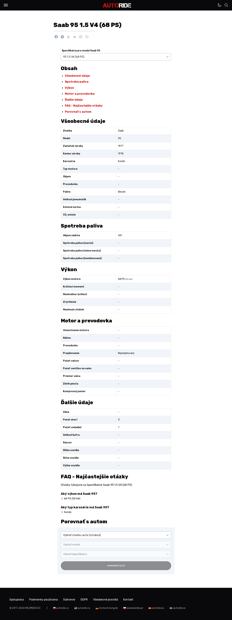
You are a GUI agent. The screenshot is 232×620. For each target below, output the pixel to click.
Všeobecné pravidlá (105, 599)
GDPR (84, 599)
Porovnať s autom (78, 111)
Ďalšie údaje (74, 99)
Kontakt (128, 599)
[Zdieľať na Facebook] (56, 37)
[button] (6, 5)
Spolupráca (17, 599)
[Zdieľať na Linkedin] (74, 37)
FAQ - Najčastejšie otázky (84, 105)
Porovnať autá (116, 566)
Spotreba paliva (76, 81)
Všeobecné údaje (77, 75)
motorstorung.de (108, 608)
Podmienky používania (43, 599)
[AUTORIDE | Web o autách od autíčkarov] (117, 5)
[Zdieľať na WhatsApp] (80, 37)
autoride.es (158, 608)
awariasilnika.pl (135, 608)
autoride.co (84, 608)
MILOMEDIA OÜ (32, 608)
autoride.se (179, 608)
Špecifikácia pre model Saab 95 (81, 50)
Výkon (69, 87)
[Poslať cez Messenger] (62, 37)
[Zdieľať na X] (68, 37)
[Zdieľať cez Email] (87, 37)
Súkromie (69, 599)
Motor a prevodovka (80, 93)
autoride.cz (62, 608)
